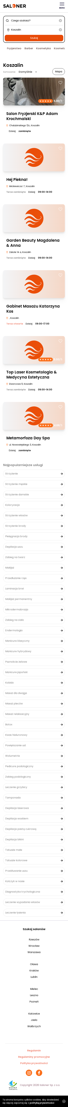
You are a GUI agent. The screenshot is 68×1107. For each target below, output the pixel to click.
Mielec (34, 989)
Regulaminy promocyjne (34, 1057)
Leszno (34, 995)
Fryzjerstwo (14, 48)
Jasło (34, 1020)
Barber (29, 48)
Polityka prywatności (34, 1063)
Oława (34, 964)
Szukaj (34, 38)
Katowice (34, 1013)
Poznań (34, 1001)
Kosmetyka (43, 48)
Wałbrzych (34, 1026)
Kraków (34, 970)
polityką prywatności (42, 1102)
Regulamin (34, 1050)
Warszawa (34, 952)
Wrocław (34, 946)
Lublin (34, 977)
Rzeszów (34, 939)
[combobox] (34, 20)
